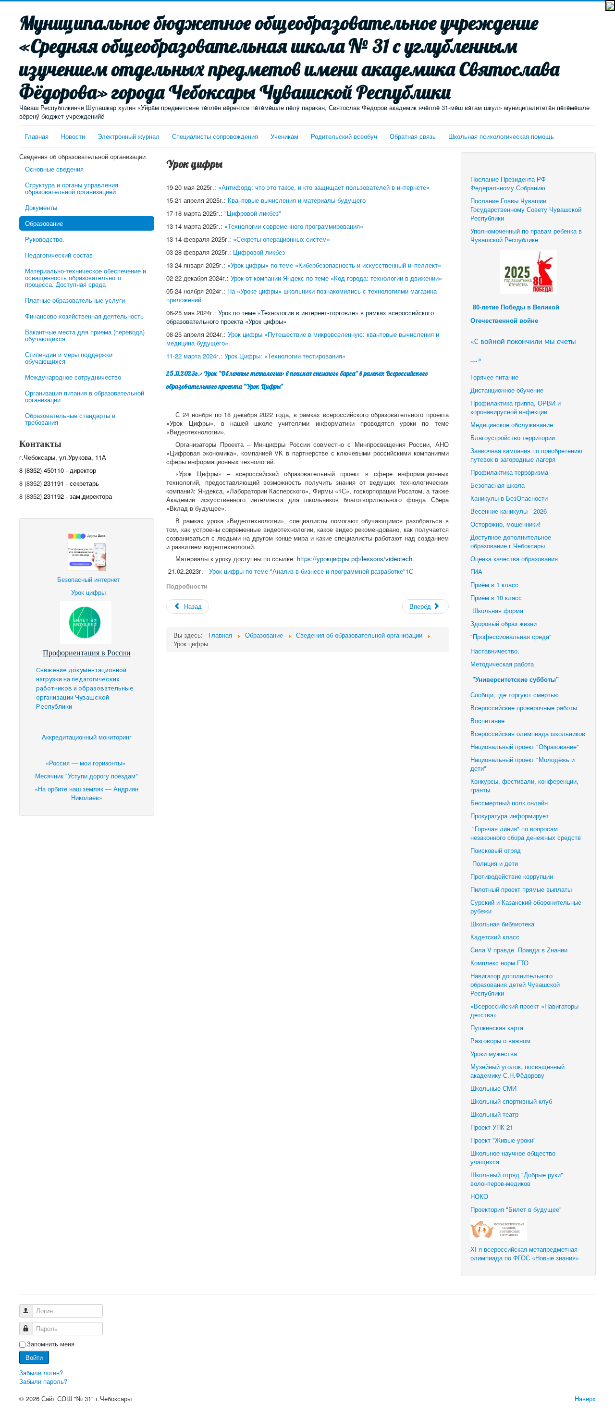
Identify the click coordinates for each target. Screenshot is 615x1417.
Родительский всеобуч (344, 136)
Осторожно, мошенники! (505, 524)
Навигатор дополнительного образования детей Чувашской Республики (515, 984)
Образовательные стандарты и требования (70, 419)
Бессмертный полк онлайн (509, 802)
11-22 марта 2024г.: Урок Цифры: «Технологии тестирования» (255, 355)
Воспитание (487, 720)
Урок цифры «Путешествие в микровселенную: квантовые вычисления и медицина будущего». (302, 338)
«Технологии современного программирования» (293, 226)
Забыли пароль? (43, 1381)
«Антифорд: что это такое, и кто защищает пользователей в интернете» (324, 187)
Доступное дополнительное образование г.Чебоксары (510, 541)
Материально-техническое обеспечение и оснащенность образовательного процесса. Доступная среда (85, 277)
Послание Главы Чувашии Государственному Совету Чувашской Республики (525, 209)
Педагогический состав (59, 254)
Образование (44, 223)
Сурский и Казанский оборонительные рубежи (525, 906)
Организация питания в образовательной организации (84, 396)
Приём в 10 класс (497, 597)
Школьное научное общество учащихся (512, 1157)
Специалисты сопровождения (215, 136)
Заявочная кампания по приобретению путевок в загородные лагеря (526, 455)
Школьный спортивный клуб (512, 1101)
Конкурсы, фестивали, (503, 781)
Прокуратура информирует (509, 815)
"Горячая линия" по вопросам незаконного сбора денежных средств (525, 833)
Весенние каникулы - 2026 (508, 511)
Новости (73, 136)
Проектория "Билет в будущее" (516, 1209)
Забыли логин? (41, 1372)
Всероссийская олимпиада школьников (527, 733)
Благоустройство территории (512, 437)
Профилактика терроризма (509, 472)
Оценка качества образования (514, 558)
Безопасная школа (497, 485)
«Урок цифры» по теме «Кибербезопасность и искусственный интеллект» (334, 265)
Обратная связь (413, 136)
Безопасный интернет (88, 579)
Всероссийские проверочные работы (523, 707)
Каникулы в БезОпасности (509, 498)
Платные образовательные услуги (75, 300)
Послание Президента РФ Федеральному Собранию (508, 183)
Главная (37, 136)
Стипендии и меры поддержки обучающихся (68, 358)
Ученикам (284, 136)
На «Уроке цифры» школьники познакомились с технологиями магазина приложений (301, 295)
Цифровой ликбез (259, 252)
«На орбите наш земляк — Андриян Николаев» (86, 793)
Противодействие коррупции (511, 876)
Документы (41, 207)
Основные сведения (54, 168)
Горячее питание (494, 377)
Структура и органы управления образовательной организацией (71, 188)
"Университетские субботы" (515, 679)
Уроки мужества (493, 1053)
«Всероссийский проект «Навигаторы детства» (524, 1010)
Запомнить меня (50, 1344)
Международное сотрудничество (73, 377)
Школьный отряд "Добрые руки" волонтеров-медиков (516, 1179)
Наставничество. (494, 650)
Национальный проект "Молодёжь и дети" (522, 764)
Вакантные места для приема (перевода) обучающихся (85, 335)
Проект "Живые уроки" (503, 1140)
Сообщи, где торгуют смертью (515, 694)
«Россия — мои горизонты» (86, 762)
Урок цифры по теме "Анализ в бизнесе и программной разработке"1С (311, 571)
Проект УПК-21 (491, 1127)
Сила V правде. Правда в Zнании (518, 949)
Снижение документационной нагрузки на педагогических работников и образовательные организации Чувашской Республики (85, 688)
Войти (34, 1357)
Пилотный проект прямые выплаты (521, 889)
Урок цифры (88, 592)
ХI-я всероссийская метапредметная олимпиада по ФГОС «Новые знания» (524, 1253)
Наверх (585, 1398)
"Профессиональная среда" (511, 636)
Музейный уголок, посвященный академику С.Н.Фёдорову (517, 1071)
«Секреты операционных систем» (281, 239)
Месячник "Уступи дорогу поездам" (86, 775)
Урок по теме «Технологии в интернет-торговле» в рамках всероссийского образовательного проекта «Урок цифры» (300, 317)
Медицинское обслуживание (511, 424)
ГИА (477, 571)
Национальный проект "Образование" (524, 746)
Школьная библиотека (502, 923)
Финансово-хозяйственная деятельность (84, 315)
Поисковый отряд (495, 850)
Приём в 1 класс (494, 584)
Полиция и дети (495, 863)
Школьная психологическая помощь (501, 136)
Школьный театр (494, 1114)
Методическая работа (502, 663)
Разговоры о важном (500, 1040)
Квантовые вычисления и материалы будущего (297, 200)
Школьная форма (497, 610)
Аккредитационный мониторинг (87, 736)
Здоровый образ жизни (503, 623)
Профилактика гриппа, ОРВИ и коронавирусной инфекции (515, 407)
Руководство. (44, 239)
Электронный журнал (129, 136)
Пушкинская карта (496, 1027)
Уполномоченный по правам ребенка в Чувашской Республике (526, 235)
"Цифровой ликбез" (252, 213)
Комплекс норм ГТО (499, 962)
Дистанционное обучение (506, 389)
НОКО (479, 1196)
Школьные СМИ (493, 1088)
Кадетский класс (494, 936)
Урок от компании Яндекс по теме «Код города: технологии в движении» (336, 278)
